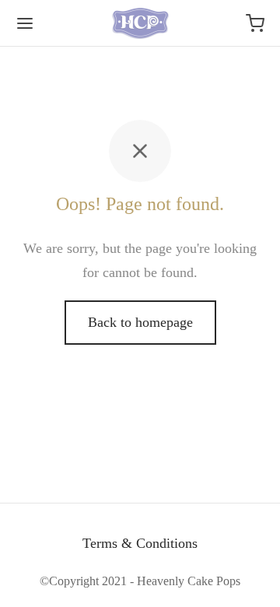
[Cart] (255, 23)
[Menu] (25, 23)
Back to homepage (140, 322)
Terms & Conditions (140, 543)
